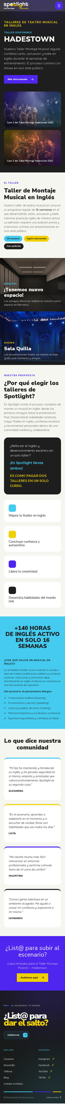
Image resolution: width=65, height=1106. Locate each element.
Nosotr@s (9, 1065)
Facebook (44, 1065)
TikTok (42, 1077)
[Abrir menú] (59, 6)
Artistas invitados (13, 1083)
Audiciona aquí (29, 977)
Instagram (44, 1059)
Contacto (9, 1059)
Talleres (8, 1071)
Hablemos (13, 1034)
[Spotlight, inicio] (15, 6)
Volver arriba (52, 1097)
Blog (6, 1077)
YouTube (43, 1071)
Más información (17, 79)
